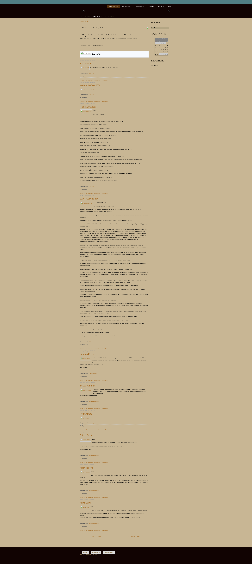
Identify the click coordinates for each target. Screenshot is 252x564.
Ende (138, 536)
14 (165, 47)
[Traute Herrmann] (86, 390)
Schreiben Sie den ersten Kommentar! (90, 80)
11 (159, 47)
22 (167, 50)
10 (157, 47)
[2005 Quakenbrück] (86, 203)
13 (163, 47)
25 (159, 52)
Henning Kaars (87, 354)
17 (157, 50)
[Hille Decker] (85, 507)
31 (157, 54)
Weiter (133, 536)
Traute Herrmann (88, 385)
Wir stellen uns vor (94, 401)
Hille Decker (85, 502)
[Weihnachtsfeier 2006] (87, 90)
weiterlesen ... (105, 80)
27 (163, 52)
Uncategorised (93, 373)
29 (167, 52)
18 (159, 50)
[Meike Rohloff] (85, 472)
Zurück (99, 536)
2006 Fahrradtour (88, 107)
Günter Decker (87, 435)
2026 (163, 39)
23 (155, 52)
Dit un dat (91, 73)
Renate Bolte (86, 413)
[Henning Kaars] (85, 358)
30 (155, 54)
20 (163, 50)
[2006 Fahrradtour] (86, 111)
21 (165, 50)
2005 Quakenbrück (89, 198)
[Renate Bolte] (85, 418)
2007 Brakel (85, 63)
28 (165, 52)
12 (161, 47)
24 (157, 52)
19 (161, 50)
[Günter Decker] (85, 439)
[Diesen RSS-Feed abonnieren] (147, 49)
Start (93, 536)
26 (161, 52)
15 (167, 47)
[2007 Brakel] (85, 67)
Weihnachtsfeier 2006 (90, 85)
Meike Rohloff (86, 467)
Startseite (96, 16)
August (160, 39)
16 (155, 50)
